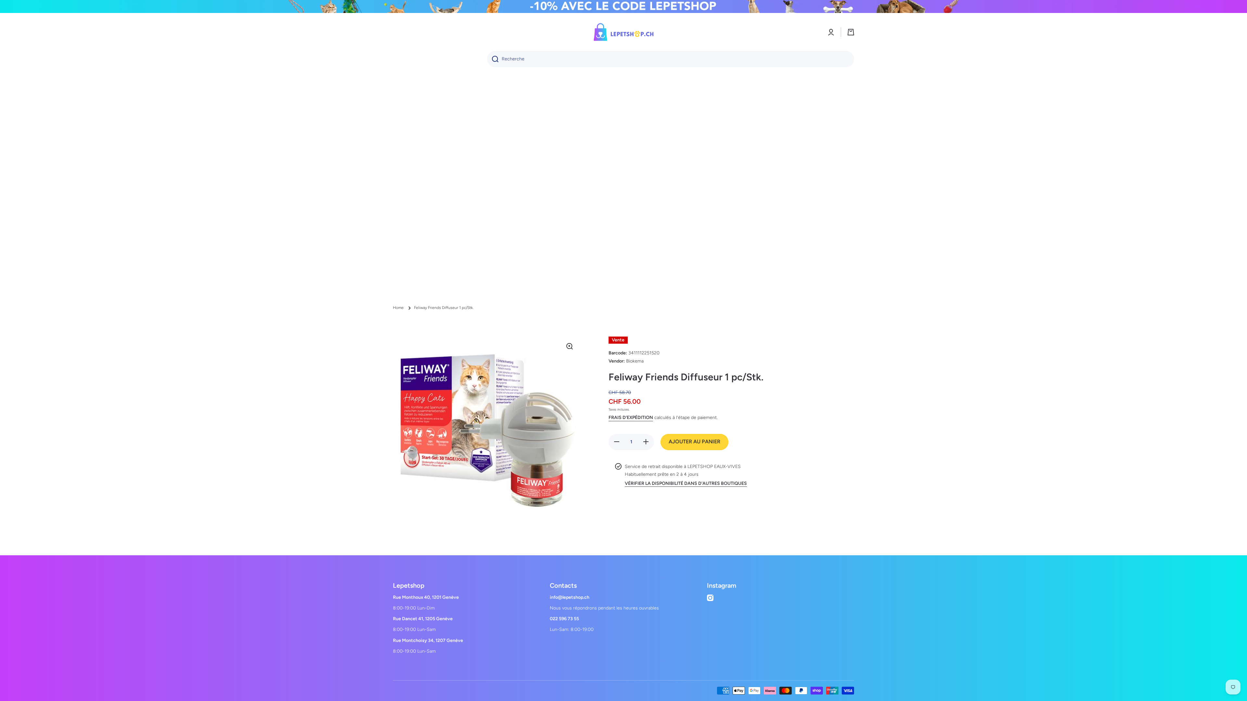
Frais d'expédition (631, 417)
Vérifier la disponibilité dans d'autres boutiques (686, 483)
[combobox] (670, 59)
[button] (851, 32)
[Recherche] (492, 59)
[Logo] (623, 32)
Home (398, 307)
